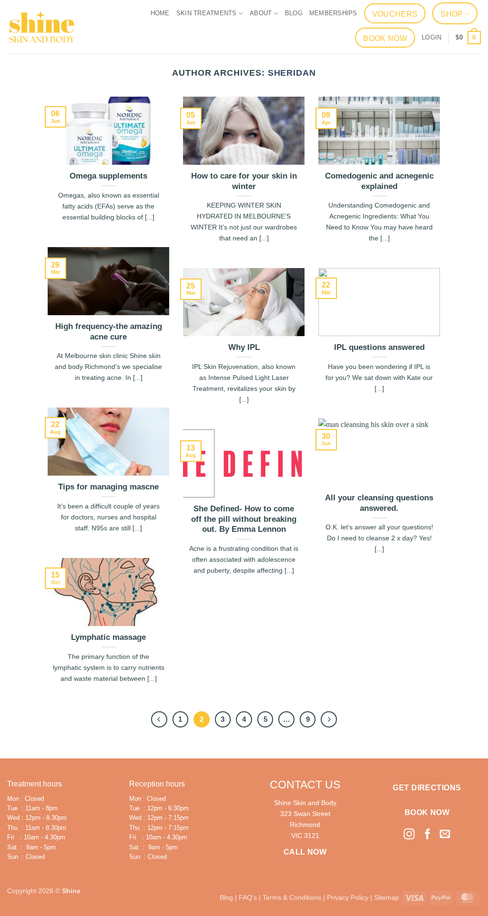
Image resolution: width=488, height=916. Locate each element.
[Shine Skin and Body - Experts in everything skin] (42, 26)
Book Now (385, 38)
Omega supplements (108, 175)
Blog (294, 13)
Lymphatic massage (108, 637)
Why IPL (244, 347)
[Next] (329, 719)
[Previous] (159, 719)
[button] (431, 37)
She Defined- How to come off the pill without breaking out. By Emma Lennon (243, 519)
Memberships (333, 13)
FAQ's (248, 897)
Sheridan (292, 73)
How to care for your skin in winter (244, 181)
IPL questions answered (379, 347)
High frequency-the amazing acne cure (108, 331)
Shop (451, 14)
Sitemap (386, 897)
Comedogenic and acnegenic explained (379, 181)
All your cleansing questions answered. (379, 503)
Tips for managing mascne (108, 486)
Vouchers (395, 14)
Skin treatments (206, 13)
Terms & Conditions (292, 897)
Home (160, 13)
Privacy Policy (347, 897)
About (261, 13)
